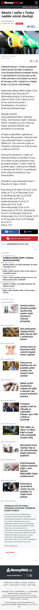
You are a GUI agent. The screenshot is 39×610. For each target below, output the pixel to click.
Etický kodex (8, 583)
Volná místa (31, 585)
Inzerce (5, 585)
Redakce (17, 583)
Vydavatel (31, 583)
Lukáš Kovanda (12, 546)
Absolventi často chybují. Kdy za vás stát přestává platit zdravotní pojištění (28, 450)
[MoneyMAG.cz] (12, 2)
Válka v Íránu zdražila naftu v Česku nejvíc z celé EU (19, 291)
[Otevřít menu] (36, 3)
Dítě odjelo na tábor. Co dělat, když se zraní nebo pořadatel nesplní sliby (28, 432)
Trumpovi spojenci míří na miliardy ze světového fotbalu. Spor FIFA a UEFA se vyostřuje (29, 412)
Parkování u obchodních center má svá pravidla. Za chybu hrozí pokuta (27, 490)
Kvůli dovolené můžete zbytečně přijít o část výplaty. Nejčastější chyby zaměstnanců (29, 470)
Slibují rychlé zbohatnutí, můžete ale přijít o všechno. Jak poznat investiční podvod (28, 390)
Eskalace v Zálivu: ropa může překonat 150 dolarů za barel (19, 285)
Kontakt (24, 583)
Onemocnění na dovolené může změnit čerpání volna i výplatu (28, 350)
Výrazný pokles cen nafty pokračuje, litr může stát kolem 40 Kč (20, 266)
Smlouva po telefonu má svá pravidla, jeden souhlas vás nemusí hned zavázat (28, 369)
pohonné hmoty (12, 244)
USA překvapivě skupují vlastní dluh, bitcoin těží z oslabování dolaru (28, 334)
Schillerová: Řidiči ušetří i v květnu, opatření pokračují (18, 259)
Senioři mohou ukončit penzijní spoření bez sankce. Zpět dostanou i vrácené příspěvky (28, 313)
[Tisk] (37, 61)
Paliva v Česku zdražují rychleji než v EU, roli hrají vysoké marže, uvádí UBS (19, 279)
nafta (27, 244)
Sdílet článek (32, 26)
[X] (34, 61)
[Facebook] (31, 61)
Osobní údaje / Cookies (18, 585)
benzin (21, 244)
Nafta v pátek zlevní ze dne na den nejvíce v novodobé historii (20, 272)
